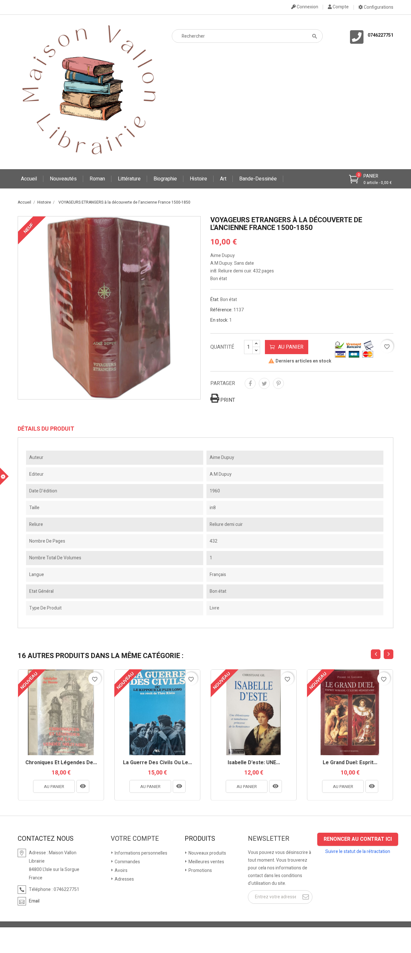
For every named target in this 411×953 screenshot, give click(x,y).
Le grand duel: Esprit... (350, 763)
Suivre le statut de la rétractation (357, 851)
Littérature (129, 179)
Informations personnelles (140, 853)
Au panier (290, 347)
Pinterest (278, 383)
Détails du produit (46, 429)
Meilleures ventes (206, 861)
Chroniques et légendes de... (61, 763)
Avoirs (120, 870)
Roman (97, 179)
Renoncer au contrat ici (358, 839)
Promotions (200, 870)
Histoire (198, 179)
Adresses (124, 879)
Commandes (127, 861)
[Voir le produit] (82, 786)
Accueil (29, 179)
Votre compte (135, 838)
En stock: (219, 320)
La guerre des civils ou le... (157, 763)
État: (214, 299)
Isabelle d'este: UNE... (254, 763)
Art (223, 179)
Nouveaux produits (207, 853)
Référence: (221, 310)
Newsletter (268, 838)
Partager (250, 383)
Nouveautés (63, 179)
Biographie (165, 179)
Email (34, 901)
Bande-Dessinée (258, 179)
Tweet (264, 383)
